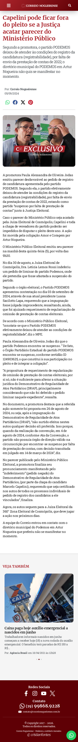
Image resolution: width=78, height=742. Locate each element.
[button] (9, 5)
